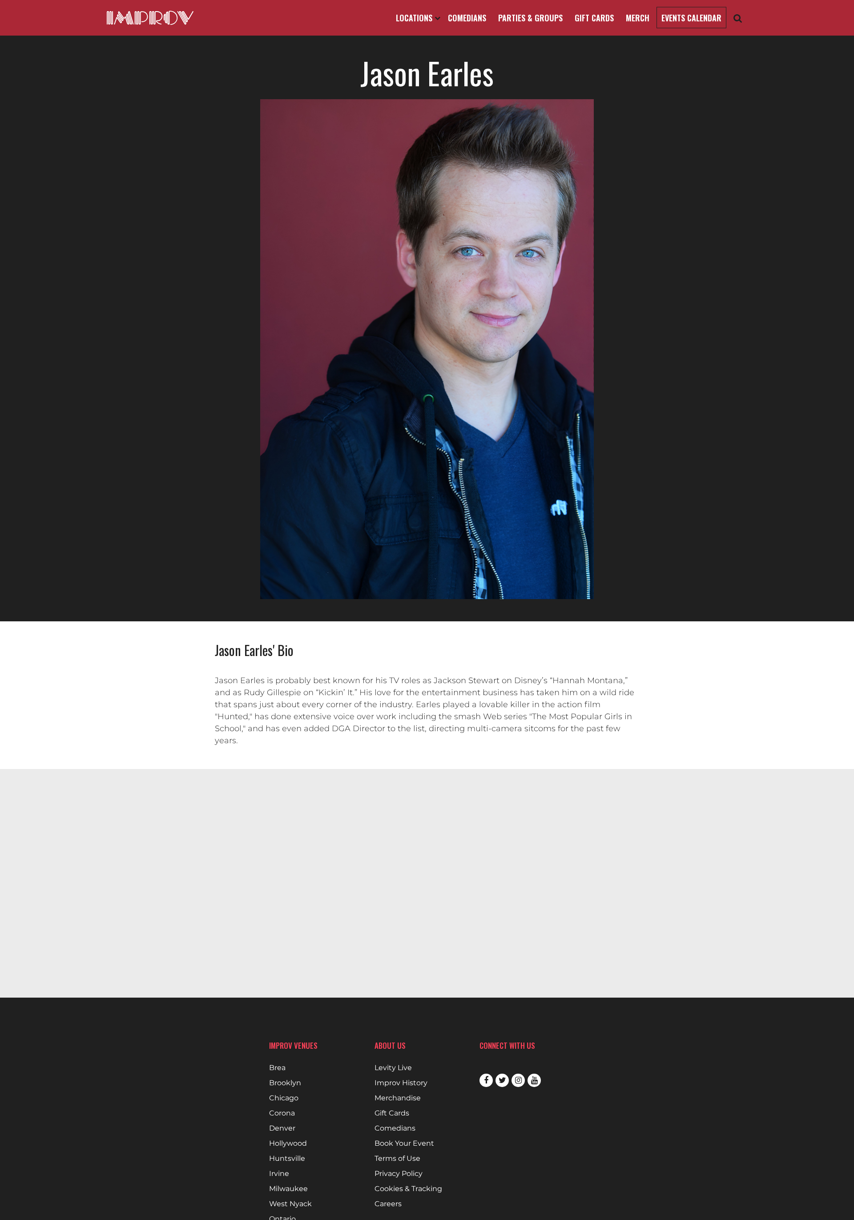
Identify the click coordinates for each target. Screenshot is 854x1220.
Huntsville (287, 1158)
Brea (277, 1067)
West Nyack (290, 1204)
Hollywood (288, 1143)
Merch (637, 18)
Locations (415, 18)
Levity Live (393, 1067)
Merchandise (398, 1098)
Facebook (486, 1080)
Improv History (401, 1083)
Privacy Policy (399, 1173)
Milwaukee (288, 1188)
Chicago (283, 1098)
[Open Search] (738, 18)
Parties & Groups (530, 18)
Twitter (502, 1080)
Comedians (467, 18)
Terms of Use (397, 1158)
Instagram (518, 1080)
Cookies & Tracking (408, 1188)
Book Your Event (404, 1143)
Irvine (279, 1173)
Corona (282, 1113)
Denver (282, 1128)
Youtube (534, 1080)
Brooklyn (285, 1083)
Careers (388, 1204)
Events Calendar (691, 18)
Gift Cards (594, 18)
